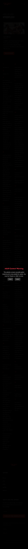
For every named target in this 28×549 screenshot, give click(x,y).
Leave (17, 279)
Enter (10, 279)
